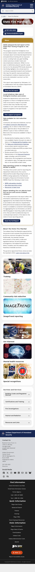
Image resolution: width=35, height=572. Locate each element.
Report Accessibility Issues (16, 556)
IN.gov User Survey (17, 504)
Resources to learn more (12, 187)
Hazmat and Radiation (13, 415)
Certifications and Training (14, 401)
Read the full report (11, 90)
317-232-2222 (6, 464)
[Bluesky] (30, 472)
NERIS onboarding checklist (13, 183)
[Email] (22, 472)
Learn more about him (22, 253)
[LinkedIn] (18, 472)
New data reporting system (13, 185)
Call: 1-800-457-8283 (17, 495)
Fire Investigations (12, 408)
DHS (4, 16)
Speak (16, 552)
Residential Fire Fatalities (20, 142)
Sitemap (16, 514)
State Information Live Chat (17, 485)
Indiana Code (17, 535)
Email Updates (17, 532)
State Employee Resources (17, 520)
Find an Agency (17, 492)
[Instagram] (11, 472)
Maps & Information (16, 526)
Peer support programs (13, 114)
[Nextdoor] (7, 476)
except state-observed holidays (8, 448)
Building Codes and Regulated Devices (15, 394)
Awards (17, 542)
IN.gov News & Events (17, 529)
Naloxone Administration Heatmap (18, 144)
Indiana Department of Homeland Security (14, 5)
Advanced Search (17, 507)
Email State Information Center (17, 489)
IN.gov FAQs (17, 517)
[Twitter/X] (7, 472)
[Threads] (3, 476)
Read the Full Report (12, 221)
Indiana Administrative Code (17, 538)
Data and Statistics (24, 154)
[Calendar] (26, 472)
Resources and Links (12, 422)
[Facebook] (3, 472)
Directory (5, 466)
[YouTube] (15, 472)
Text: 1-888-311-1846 (17, 498)
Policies (17, 510)
